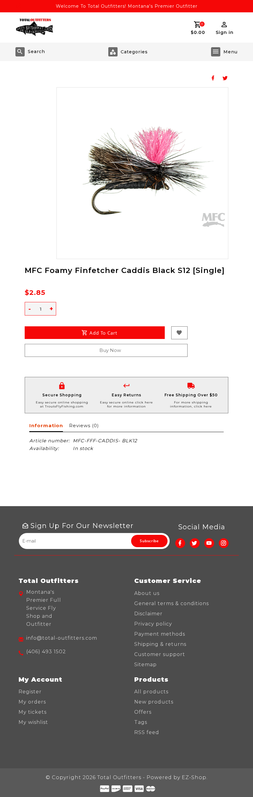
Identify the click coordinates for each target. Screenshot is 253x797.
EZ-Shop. (195, 777)
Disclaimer (148, 614)
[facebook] (180, 543)
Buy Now (110, 350)
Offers (142, 712)
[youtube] (209, 543)
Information (46, 425)
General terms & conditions (171, 603)
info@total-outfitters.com (61, 638)
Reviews (84, 425)
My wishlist (33, 722)
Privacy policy (153, 624)
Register (30, 692)
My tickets (33, 712)
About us (147, 593)
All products (151, 692)
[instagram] (224, 543)
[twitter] (195, 543)
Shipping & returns (160, 644)
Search (36, 51)
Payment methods (159, 634)
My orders (32, 702)
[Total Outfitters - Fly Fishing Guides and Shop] (34, 27)
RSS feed (146, 732)
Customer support (159, 654)
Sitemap (145, 664)
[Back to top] (234, 778)
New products (153, 702)
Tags (140, 722)
